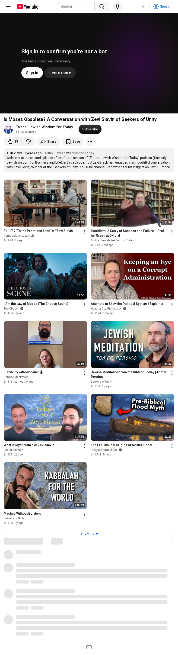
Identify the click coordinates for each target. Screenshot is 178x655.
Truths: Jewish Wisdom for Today (44, 127)
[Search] (101, 6)
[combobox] (77, 6)
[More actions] (90, 141)
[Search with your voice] (117, 6)
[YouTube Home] (27, 6)
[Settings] (143, 6)
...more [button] (164, 167)
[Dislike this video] (28, 141)
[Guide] (8, 6)
